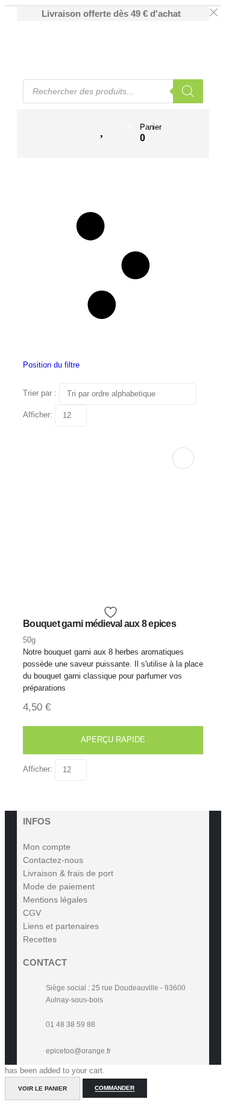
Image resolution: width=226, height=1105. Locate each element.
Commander (114, 1088)
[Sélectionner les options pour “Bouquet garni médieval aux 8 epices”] (183, 458)
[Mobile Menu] (71, 127)
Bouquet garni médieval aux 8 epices (99, 624)
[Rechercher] (188, 91)
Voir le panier (42, 1088)
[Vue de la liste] (101, 410)
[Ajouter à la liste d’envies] (112, 612)
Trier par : (41, 393)
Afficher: (39, 415)
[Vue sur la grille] (91, 410)
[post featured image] (109, 581)
